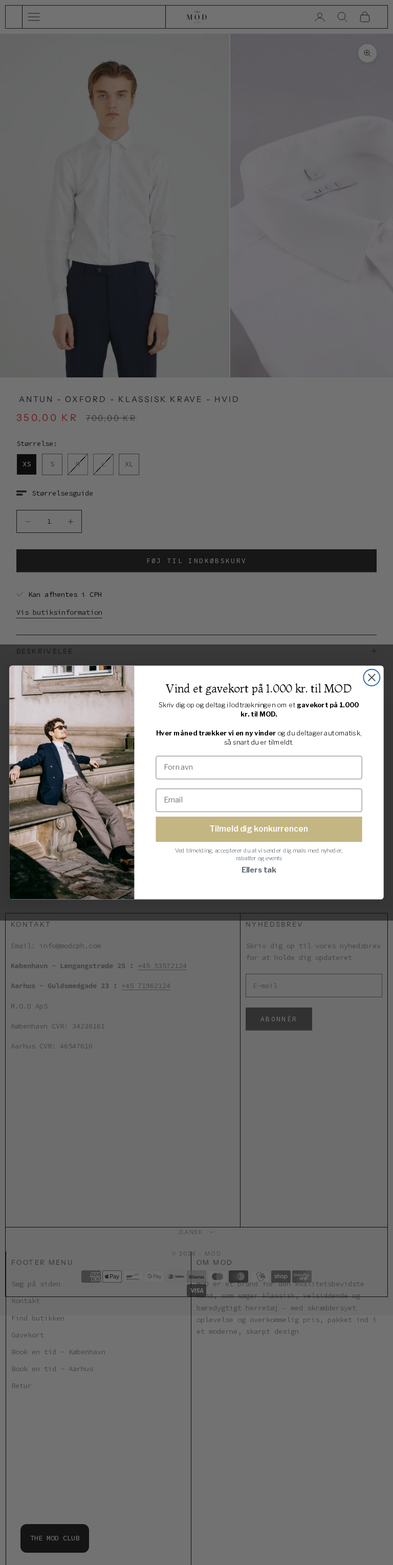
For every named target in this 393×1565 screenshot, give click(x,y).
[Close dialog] (371, 677)
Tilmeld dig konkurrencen (258, 828)
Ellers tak (259, 869)
